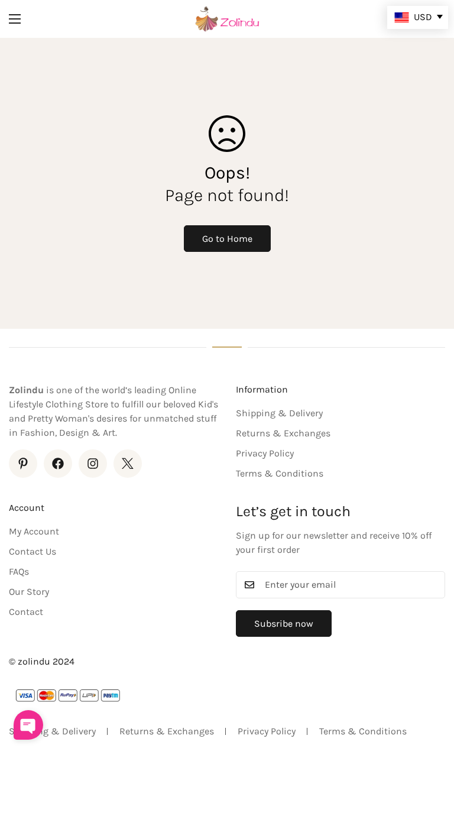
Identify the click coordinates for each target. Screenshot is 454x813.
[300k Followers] (58, 463)
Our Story (29, 591)
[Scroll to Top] (431, 748)
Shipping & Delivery (279, 413)
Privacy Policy (265, 453)
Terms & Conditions (279, 473)
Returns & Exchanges (283, 433)
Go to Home (227, 238)
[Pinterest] (23, 463)
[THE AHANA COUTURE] (227, 19)
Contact (26, 611)
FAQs (19, 571)
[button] (28, 725)
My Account (34, 531)
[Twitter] (128, 463)
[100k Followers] (93, 463)
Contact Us (32, 551)
